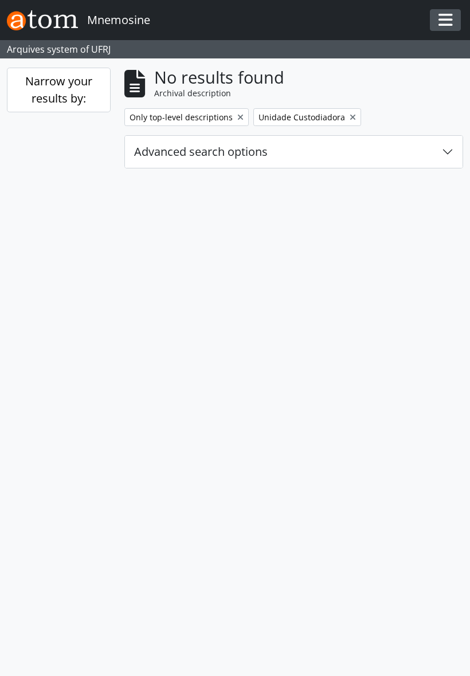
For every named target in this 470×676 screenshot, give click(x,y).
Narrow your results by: (58, 89)
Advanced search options (201, 151)
